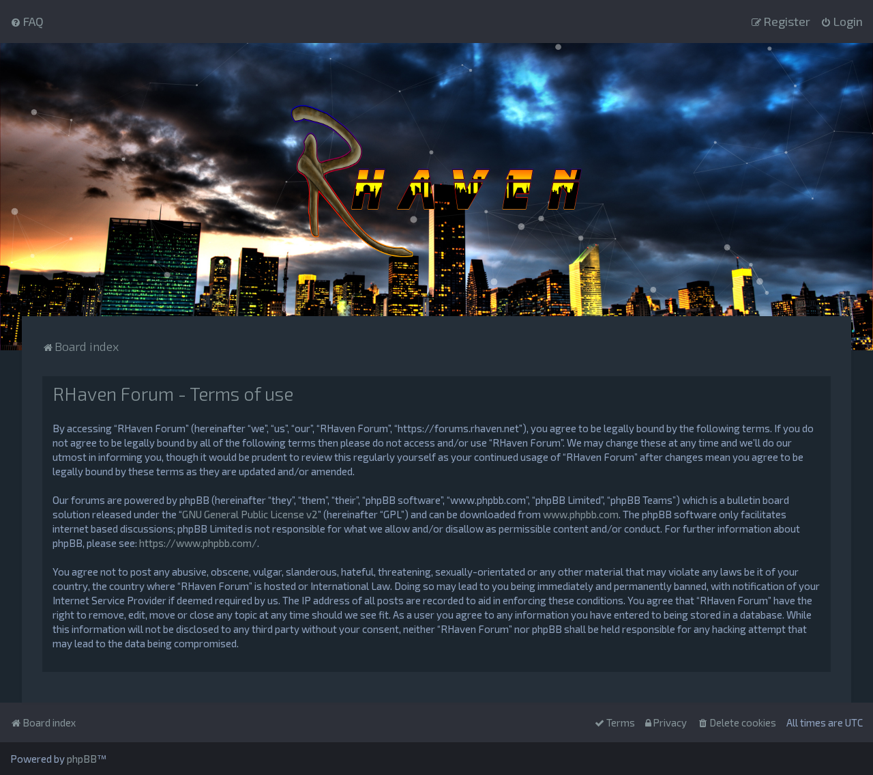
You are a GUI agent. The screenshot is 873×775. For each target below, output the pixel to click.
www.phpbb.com (581, 514)
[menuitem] (27, 21)
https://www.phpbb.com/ (198, 543)
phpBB (82, 758)
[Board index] (436, 179)
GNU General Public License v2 (250, 514)
